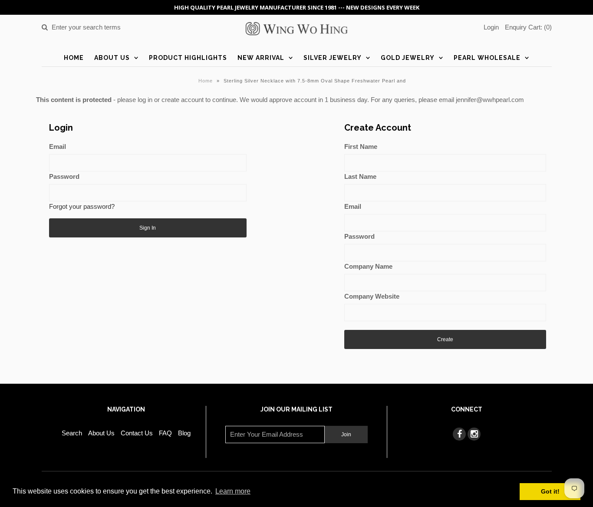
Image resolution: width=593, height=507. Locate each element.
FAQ (165, 433)
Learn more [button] (232, 491)
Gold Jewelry (408, 57)
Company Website (371, 296)
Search (72, 433)
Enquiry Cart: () (528, 27)
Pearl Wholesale (487, 57)
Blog (184, 433)
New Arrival (260, 57)
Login (491, 27)
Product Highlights (188, 57)
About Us (112, 57)
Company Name (368, 266)
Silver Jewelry (332, 57)
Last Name (360, 176)
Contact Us (137, 433)
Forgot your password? (82, 206)
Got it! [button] (550, 491)
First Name (360, 146)
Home (74, 57)
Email (57, 146)
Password (64, 176)
